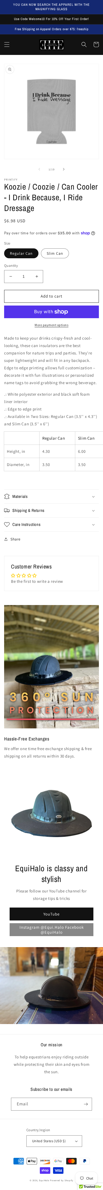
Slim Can (55, 253)
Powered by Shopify (61, 1180)
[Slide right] (64, 169)
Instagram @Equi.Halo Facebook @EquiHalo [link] (52, 930)
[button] (7, 44)
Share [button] (15, 539)
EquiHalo (44, 1180)
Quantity (11, 265)
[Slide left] (39, 169)
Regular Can (21, 253)
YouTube (51, 914)
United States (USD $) (49, 1141)
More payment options (51, 325)
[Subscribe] (86, 1104)
